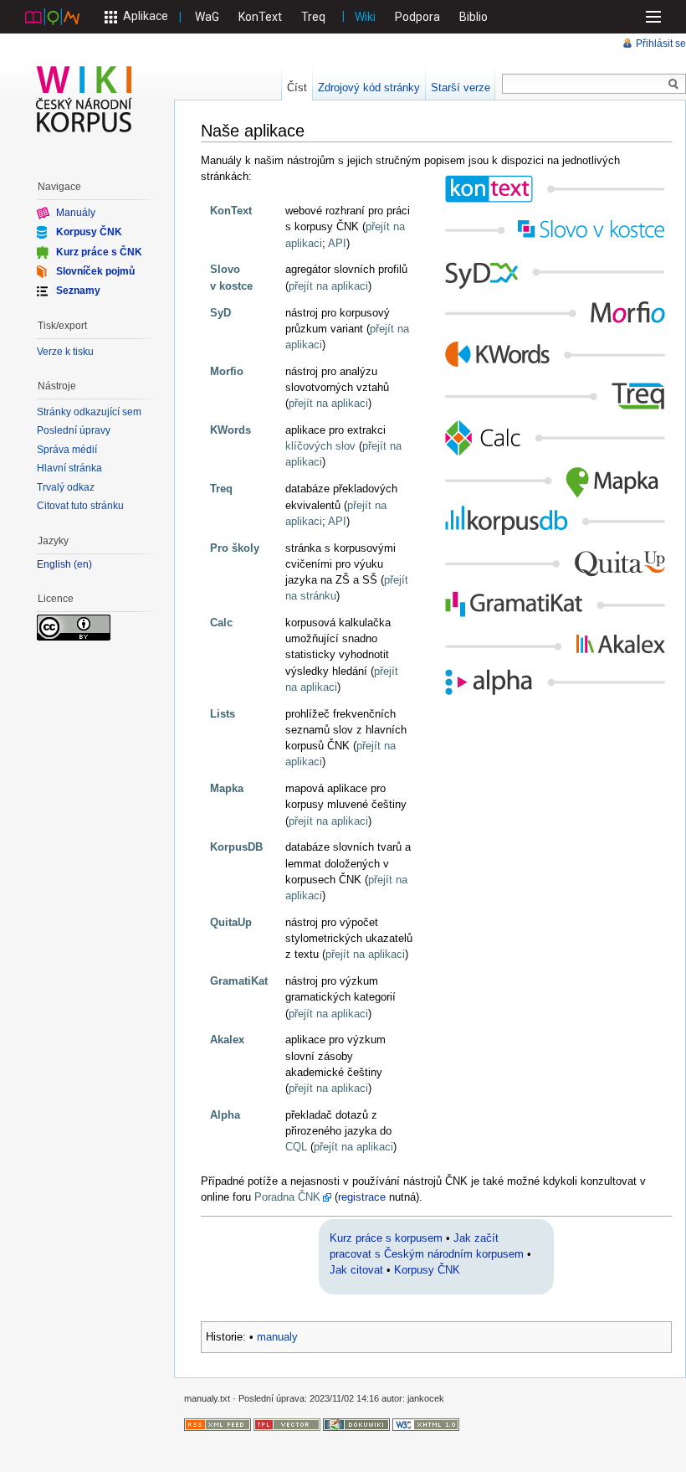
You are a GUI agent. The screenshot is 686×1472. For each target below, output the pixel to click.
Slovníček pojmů (95, 271)
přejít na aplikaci (328, 286)
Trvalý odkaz (66, 487)
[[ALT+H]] (84, 98)
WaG (207, 16)
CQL (296, 1146)
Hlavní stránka (69, 468)
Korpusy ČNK (427, 1270)
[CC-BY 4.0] (73, 626)
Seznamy (78, 290)
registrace (362, 1197)
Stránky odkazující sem (89, 412)
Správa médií (67, 449)
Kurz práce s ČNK (99, 251)
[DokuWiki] (356, 1424)
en (83, 564)
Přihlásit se (661, 43)
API (337, 243)
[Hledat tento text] (673, 84)
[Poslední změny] (217, 1424)
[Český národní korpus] (52, 16)
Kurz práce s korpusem (386, 1238)
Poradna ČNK (287, 1197)
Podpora (417, 16)
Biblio (473, 16)
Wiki (365, 16)
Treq (313, 16)
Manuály (75, 213)
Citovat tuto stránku (80, 506)
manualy (277, 1336)
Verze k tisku (65, 352)
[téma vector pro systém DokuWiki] (286, 1424)
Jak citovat (356, 1270)
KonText (260, 16)
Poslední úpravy (73, 430)
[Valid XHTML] (425, 1424)
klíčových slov (320, 446)
